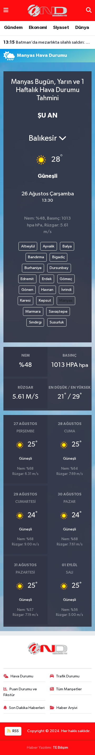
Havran (47, 290)
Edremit (27, 279)
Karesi (25, 300)
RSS (15, 731)
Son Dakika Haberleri (27, 708)
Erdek (47, 279)
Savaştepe (58, 311)
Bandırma (36, 257)
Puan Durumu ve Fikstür (20, 692)
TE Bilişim (60, 747)
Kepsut (45, 300)
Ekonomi (38, 27)
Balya (67, 246)
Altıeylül (28, 246)
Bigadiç (58, 257)
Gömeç (66, 279)
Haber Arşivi (66, 708)
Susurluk (57, 322)
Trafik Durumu (67, 676)
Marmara (33, 311)
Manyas (66, 300)
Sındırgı (35, 322)
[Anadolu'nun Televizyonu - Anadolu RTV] (47, 10)
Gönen (27, 290)
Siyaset (61, 27)
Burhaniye (33, 268)
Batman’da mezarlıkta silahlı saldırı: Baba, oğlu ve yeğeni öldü (47, 42)
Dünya (82, 27)
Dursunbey (59, 268)
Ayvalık (48, 246)
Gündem (13, 27)
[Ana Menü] (5, 10)
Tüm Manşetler (69, 689)
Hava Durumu (22, 676)
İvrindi (66, 290)
